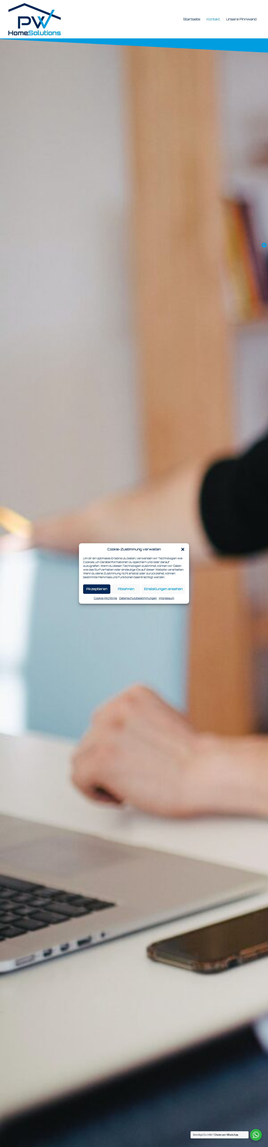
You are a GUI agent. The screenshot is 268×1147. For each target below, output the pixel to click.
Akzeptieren (96, 589)
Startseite (191, 19)
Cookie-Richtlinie (105, 598)
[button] (183, 549)
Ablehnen (126, 589)
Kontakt (213, 19)
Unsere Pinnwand (241, 19)
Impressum (166, 598)
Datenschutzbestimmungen (138, 598)
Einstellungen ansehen (163, 589)
